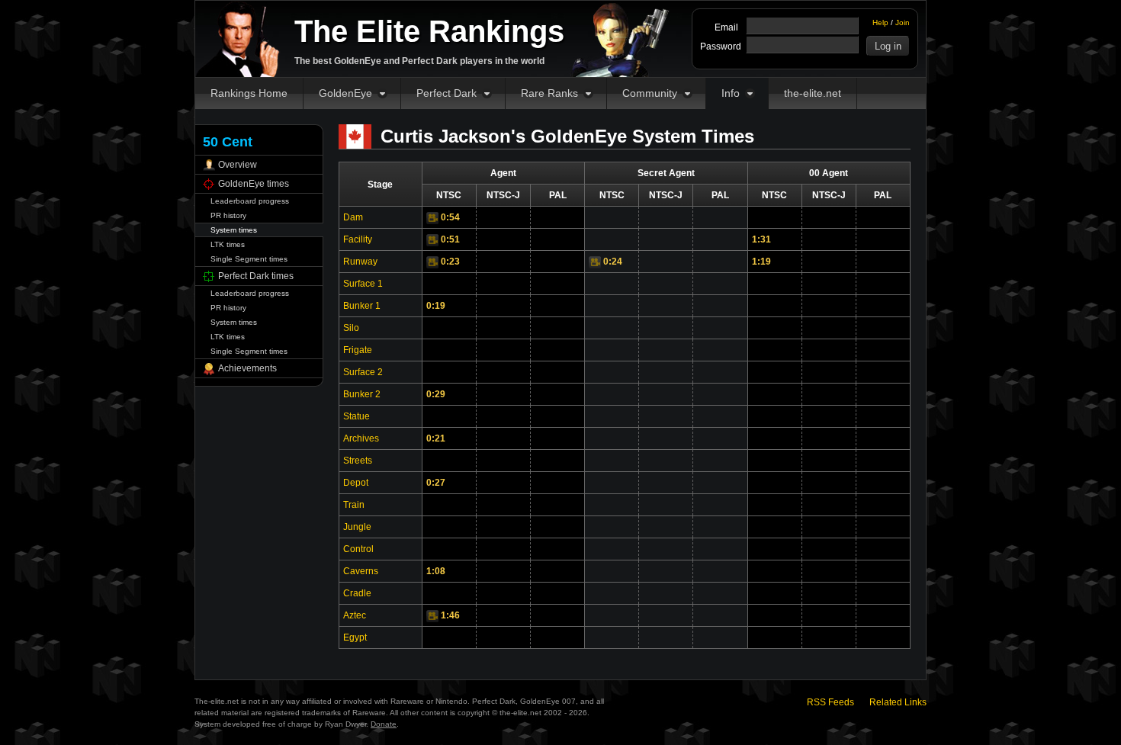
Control (358, 549)
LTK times (227, 244)
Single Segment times (248, 259)
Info (730, 93)
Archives (361, 438)
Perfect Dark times (256, 276)
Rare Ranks (549, 93)
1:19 (761, 261)
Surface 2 (363, 372)
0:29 (435, 394)
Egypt (355, 637)
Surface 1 (363, 283)
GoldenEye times (253, 183)
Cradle (357, 593)
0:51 (450, 239)
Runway (360, 261)
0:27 (435, 482)
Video (432, 218)
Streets (357, 460)
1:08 (435, 571)
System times (233, 230)
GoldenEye (345, 93)
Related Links (898, 702)
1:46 (450, 615)
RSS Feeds (830, 702)
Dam (353, 217)
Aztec (354, 615)
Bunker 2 (362, 394)
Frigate (357, 350)
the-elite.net (812, 93)
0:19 (435, 305)
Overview (237, 164)
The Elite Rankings (429, 31)
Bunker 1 (362, 305)
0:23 (450, 261)
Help (880, 22)
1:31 (761, 239)
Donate (384, 724)
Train (354, 504)
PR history (228, 215)
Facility (357, 239)
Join (902, 22)
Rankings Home (248, 93)
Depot (355, 482)
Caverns (360, 571)
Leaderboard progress (249, 201)
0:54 (450, 217)
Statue (356, 416)
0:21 (435, 438)
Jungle (357, 527)
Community (649, 93)
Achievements (247, 368)
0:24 (612, 261)
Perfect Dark (446, 93)
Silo (351, 328)
